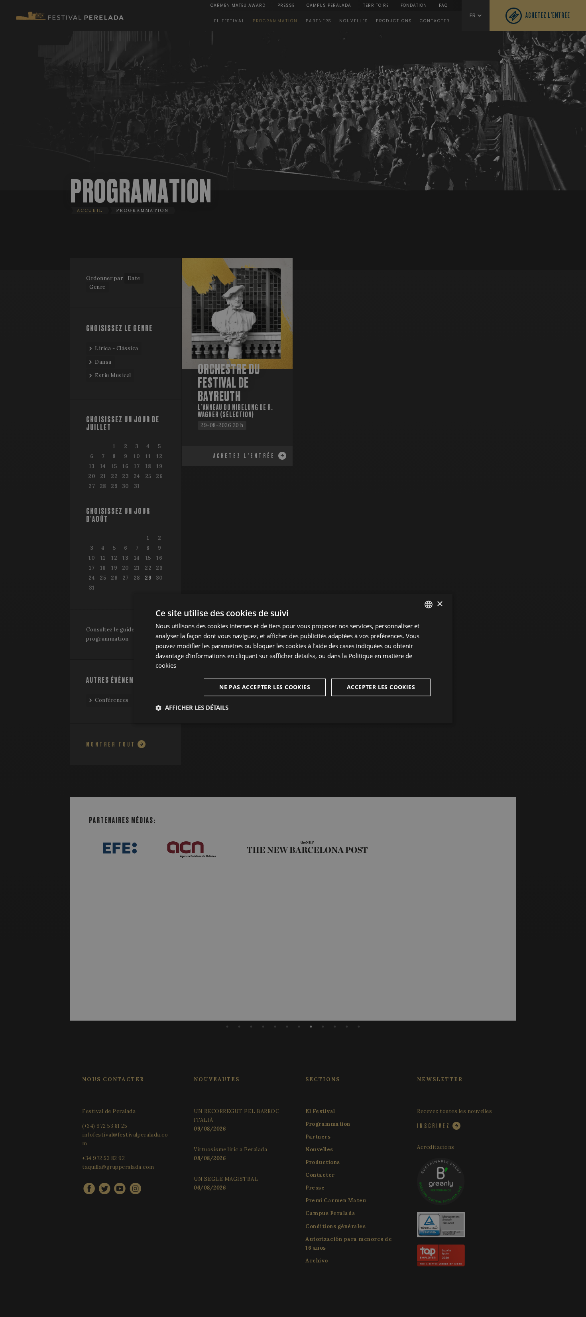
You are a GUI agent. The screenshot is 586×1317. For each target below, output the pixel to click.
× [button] (439, 604)
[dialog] (293, 658)
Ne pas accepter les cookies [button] (264, 687)
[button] (191, 707)
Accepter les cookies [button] (381, 687)
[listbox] (429, 604)
